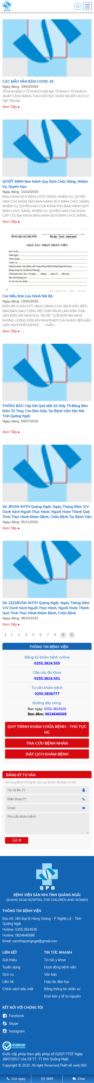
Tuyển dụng (11, 967)
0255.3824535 (55, 709)
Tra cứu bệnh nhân (47, 743)
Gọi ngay (18, 1079)
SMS (49, 1079)
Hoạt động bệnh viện (60, 967)
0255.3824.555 (47, 663)
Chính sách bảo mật (17, 989)
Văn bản (50, 974)
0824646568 (56, 714)
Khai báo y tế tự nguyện (62, 996)
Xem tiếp (9, 107)
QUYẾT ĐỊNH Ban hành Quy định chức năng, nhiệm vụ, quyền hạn (45, 184)
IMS (84, 1065)
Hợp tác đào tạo (56, 982)
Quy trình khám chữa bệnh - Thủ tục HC (47, 729)
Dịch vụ (8, 974)
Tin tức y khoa (55, 960)
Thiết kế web (70, 1065)
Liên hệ (8, 982)
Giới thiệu (9, 960)
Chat (81, 1079)
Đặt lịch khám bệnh (47, 754)
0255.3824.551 (47, 678)
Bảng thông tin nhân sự (62, 989)
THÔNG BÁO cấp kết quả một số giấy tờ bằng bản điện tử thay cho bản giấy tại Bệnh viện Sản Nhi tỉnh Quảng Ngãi (45, 411)
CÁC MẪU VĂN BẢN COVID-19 (27, 81)
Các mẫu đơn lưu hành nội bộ (27, 296)
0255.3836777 (47, 693)
